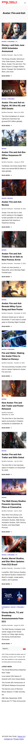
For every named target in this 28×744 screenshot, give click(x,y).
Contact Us (8, 739)
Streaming (11, 41)
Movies (4, 41)
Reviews (10, 198)
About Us (21, 736)
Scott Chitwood (8, 208)
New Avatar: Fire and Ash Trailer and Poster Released (13, 405)
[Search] (24, 648)
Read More (7, 76)
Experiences (6, 607)
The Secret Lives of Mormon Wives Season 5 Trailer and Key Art (13, 692)
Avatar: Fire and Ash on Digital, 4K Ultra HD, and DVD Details (13, 105)
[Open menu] (25, 3)
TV (16, 41)
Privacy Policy (19, 739)
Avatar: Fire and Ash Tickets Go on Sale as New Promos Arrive (12, 256)
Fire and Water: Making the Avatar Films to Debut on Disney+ (13, 356)
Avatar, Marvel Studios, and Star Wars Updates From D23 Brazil (13, 561)
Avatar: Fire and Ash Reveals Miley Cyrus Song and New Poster (12, 306)
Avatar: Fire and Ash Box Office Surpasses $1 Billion (14, 155)
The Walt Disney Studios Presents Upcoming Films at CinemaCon (14, 504)
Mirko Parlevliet (8, 55)
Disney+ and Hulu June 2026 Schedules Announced (13, 48)
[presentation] (14, 31)
